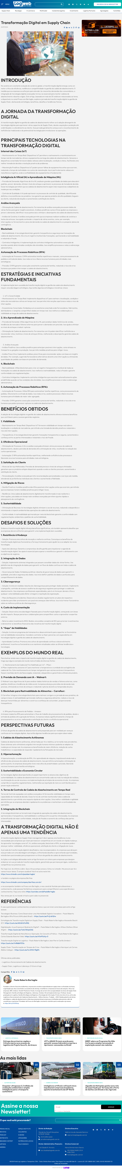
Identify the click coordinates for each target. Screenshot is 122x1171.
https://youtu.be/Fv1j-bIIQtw (45, 916)
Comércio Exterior (52, 1082)
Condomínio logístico (58, 11)
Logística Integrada (11, 1038)
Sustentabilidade (9, 1082)
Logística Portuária (89, 11)
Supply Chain (6, 11)
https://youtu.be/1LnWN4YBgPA (27, 950)
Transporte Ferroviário (95, 1082)
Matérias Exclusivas (25, 1141)
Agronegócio (104, 11)
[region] (25, 1156)
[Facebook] (73, 4)
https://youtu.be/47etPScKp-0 (36, 936)
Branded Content (6, 1141)
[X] (77, 4)
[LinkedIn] (80, 4)
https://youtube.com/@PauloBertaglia (40, 892)
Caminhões (116, 11)
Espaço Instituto (24, 1129)
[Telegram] (88, 4)
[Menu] (2, 4)
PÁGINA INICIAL (5, 1129)
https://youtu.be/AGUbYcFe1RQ (17, 923)
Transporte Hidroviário (54, 1038)
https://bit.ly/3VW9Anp (12, 1003)
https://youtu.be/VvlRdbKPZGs (12, 943)
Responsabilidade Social (95, 1038)
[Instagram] (69, 4)
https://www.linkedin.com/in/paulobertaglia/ (18, 874)
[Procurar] (61, 4)
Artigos (3, 1144)
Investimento (74, 11)
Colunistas (22, 1132)
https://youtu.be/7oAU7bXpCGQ (20, 930)
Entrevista (4, 1138)
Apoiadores (22, 1138)
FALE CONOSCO (23, 1144)
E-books (21, 1135)
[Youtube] (84, 4)
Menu (7, 4)
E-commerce (31, 11)
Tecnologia (18, 11)
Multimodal (43, 11)
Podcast (3, 1135)
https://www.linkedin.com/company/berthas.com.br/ (21, 882)
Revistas (3, 1132)
